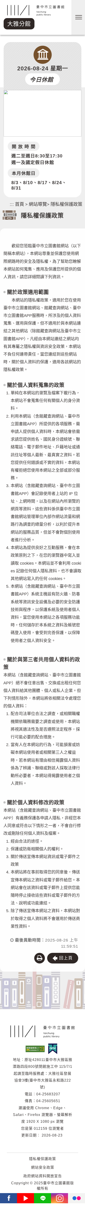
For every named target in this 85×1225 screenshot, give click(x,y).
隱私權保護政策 (66, 204)
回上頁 (66, 958)
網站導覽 (38, 204)
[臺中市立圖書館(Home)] (42, 1031)
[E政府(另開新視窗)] (54, 1048)
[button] (39, 958)
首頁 (19, 204)
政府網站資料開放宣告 (42, 1176)
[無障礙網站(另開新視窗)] (36, 1048)
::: (12, 204)
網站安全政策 (42, 1167)
